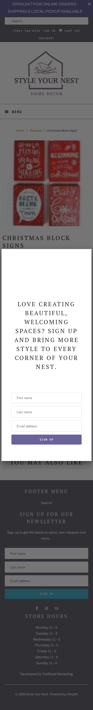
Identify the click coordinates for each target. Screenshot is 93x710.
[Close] (84, 255)
